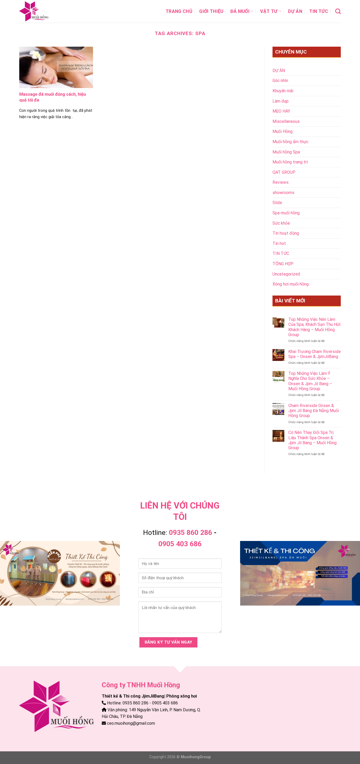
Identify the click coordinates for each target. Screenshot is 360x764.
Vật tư (269, 11)
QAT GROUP (284, 172)
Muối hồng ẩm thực (290, 141)
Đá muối (240, 11)
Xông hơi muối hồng (291, 284)
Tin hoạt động (286, 233)
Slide (277, 202)
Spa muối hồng (286, 212)
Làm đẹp (281, 101)
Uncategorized (286, 274)
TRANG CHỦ (179, 11)
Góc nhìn (280, 80)
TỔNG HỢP (283, 263)
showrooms (283, 192)
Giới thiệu (211, 11)
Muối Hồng (283, 131)
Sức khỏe (281, 223)
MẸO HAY (281, 111)
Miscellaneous (286, 121)
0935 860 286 (190, 532)
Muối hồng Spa (286, 151)
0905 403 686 (180, 544)
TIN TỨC (318, 11)
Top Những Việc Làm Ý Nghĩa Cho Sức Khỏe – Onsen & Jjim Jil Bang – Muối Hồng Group (310, 381)
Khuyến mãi (283, 90)
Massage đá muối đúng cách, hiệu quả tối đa (52, 97)
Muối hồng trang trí (290, 162)
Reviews (281, 182)
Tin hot (279, 243)
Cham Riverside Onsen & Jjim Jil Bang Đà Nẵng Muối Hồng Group (313, 410)
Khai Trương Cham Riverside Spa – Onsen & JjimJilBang (314, 354)
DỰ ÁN (295, 11)
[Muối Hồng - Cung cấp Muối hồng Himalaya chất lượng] (45, 11)
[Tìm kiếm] (338, 11)
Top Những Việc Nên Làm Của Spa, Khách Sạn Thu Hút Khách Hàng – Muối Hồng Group (314, 327)
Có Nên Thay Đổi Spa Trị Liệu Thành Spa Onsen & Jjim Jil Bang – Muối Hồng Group (312, 440)
